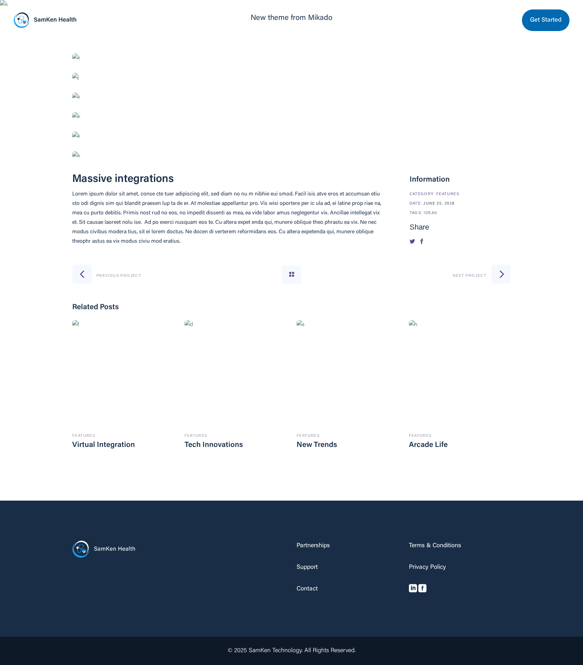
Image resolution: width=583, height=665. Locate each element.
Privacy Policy (427, 567)
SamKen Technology (275, 651)
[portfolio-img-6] (291, 156)
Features (447, 194)
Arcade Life (428, 445)
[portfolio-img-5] (291, 136)
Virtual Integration (103, 445)
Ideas (430, 213)
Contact (307, 589)
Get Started (545, 20)
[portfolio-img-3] (291, 97)
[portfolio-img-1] (291, 58)
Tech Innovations (214, 445)
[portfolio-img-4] (291, 117)
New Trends (317, 445)
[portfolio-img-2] (291, 77)
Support (307, 567)
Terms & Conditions (435, 546)
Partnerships (313, 546)
